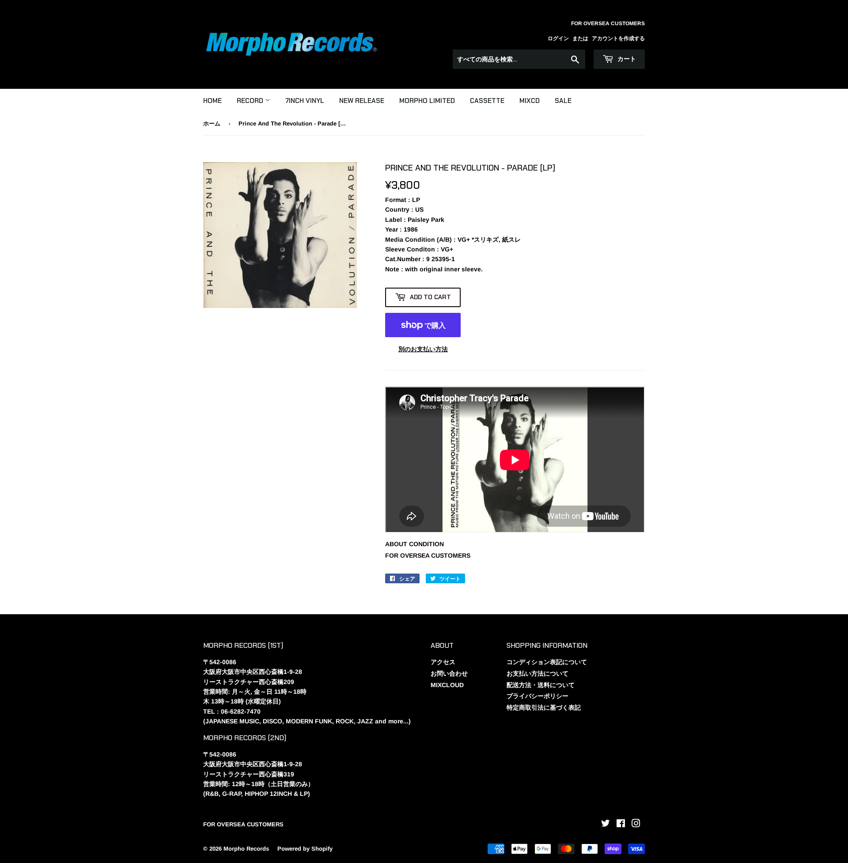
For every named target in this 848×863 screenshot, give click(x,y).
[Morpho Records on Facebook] (620, 824)
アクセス (443, 661)
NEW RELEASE (361, 100)
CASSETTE (487, 100)
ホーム (211, 123)
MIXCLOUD (447, 684)
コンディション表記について (547, 661)
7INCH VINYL (304, 100)
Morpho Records (246, 848)
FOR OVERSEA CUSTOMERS (427, 555)
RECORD (251, 100)
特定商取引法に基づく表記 (544, 707)
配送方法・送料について (541, 684)
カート (626, 59)
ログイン (558, 38)
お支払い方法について (537, 673)
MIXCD (529, 100)
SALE (563, 100)
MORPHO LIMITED (427, 100)
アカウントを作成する (618, 38)
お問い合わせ (449, 673)
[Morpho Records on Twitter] (605, 824)
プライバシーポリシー (537, 696)
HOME (212, 100)
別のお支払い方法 (423, 349)
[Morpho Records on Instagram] (636, 824)
